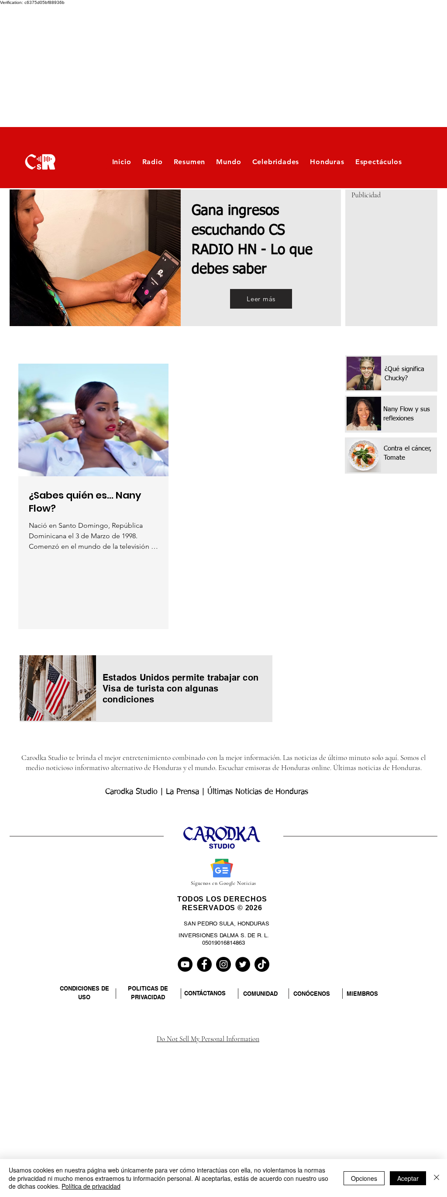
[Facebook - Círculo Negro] (204, 964)
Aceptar (408, 1178)
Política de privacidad (91, 1186)
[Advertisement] (223, 66)
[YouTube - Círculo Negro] (185, 964)
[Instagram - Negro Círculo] (223, 964)
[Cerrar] (436, 1178)
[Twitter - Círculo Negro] (242, 964)
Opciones (364, 1178)
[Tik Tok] (261, 964)
